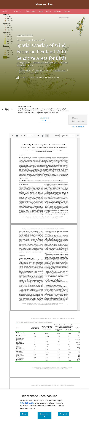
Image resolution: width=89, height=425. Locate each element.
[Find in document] (78, 135)
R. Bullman (63, 62)
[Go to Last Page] (38, 135)
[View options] (12, 135)
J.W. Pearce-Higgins (49, 62)
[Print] (17, 135)
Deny (25, 414)
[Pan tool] (42, 135)
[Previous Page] (24, 135)
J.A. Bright (21, 62)
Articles (4, 11)
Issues (48, 11)
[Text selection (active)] (47, 135)
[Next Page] (34, 135)
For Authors (17, 11)
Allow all (64, 414)
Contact (67, 11)
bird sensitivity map (42, 70)
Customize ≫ (45, 415)
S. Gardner (29, 65)
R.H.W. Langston (33, 62)
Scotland (22, 73)
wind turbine (34, 73)
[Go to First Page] (21, 135)
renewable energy (59, 70)
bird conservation (24, 70)
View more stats (78, 127)
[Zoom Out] (56, 135)
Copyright (57, 11)
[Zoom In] (58, 135)
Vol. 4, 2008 (21, 40)
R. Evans (20, 65)
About (41, 11)
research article (25, 35)
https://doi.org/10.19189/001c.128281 (44, 77)
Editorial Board (30, 11)
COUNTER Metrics (27, 403)
